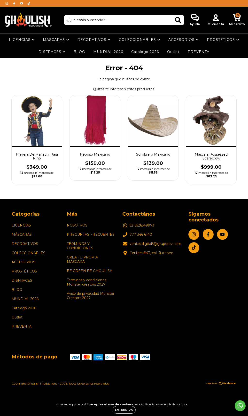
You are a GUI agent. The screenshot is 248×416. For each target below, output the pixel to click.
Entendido (124, 409)
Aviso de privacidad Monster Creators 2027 (90, 295)
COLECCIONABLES (138, 40)
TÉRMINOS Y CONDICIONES (80, 246)
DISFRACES (50, 52)
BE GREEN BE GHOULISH (90, 271)
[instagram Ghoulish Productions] (7, 3)
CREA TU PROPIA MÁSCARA (82, 259)
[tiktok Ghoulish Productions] (29, 3)
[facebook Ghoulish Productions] (14, 3)
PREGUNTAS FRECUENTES (91, 234)
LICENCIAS (20, 40)
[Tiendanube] (221, 384)
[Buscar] (178, 20)
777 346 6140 (141, 234)
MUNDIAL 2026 (108, 52)
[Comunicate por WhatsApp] (240, 405)
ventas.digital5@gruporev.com (155, 244)
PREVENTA (198, 52)
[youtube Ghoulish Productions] (22, 3)
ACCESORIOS (182, 40)
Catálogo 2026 (145, 52)
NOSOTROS (77, 225)
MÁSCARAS (54, 40)
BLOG (79, 52)
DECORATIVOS (92, 40)
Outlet (173, 52)
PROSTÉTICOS (221, 40)
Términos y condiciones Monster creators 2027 (86, 282)
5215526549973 (142, 225)
